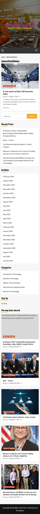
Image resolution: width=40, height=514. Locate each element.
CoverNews (31, 508)
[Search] (36, 50)
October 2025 (8, 193)
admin (6, 96)
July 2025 (6, 206)
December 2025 (9, 185)
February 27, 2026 (14, 420)
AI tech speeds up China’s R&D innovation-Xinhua (18, 92)
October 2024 (8, 244)
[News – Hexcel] (20, 365)
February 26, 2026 (14, 497)
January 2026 (8, 181)
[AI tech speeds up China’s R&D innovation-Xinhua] (20, 76)
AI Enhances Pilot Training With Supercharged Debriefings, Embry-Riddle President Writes (18, 133)
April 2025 (7, 219)
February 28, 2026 (14, 347)
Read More (6, 108)
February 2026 (8, 176)
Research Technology (9, 86)
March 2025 (7, 223)
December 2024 (9, 235)
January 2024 (8, 261)
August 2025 (8, 202)
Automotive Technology (12, 274)
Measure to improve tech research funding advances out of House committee (19, 152)
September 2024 (9, 248)
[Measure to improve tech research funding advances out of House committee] (20, 438)
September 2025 (9, 197)
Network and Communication (14, 287)
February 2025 (8, 227)
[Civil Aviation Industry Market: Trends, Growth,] (20, 401)
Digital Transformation (11, 283)
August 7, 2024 (13, 96)
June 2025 (7, 210)
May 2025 (6, 214)
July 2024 (6, 256)
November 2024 (9, 240)
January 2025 (8, 231)
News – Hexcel (8, 140)
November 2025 (9, 189)
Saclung (4, 303)
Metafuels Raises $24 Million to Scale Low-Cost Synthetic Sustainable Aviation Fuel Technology (19, 160)
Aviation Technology (10, 278)
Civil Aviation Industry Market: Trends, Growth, (17, 145)
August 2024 (8, 252)
